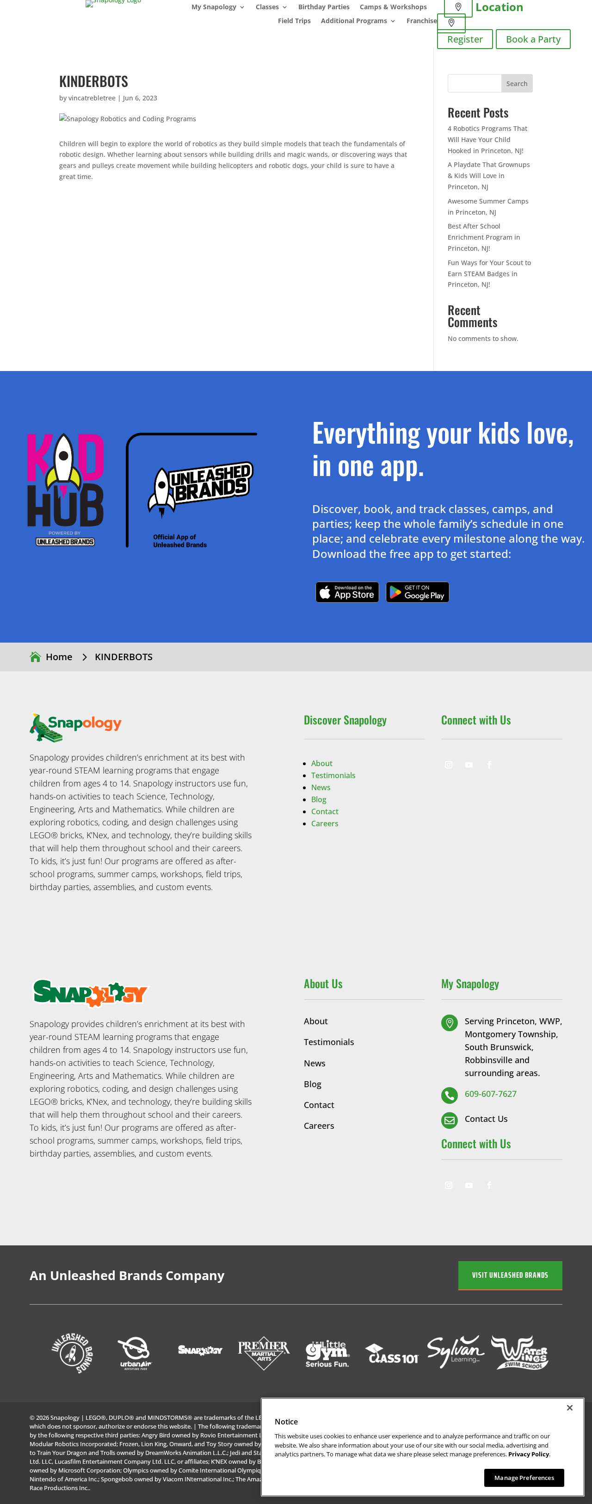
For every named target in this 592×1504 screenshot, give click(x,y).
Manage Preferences (524, 1477)
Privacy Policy (528, 1454)
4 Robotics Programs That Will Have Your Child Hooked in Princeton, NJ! (487, 139)
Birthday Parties (324, 7)
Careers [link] (325, 823)
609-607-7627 (491, 1093)
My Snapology (213, 7)
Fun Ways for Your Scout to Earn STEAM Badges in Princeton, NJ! (489, 273)
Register (465, 39)
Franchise (422, 21)
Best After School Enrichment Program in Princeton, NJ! (484, 237)
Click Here (347, 592)
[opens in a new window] (448, 764)
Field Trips (294, 21)
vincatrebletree (92, 97)
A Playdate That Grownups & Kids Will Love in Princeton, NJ (489, 175)
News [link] (321, 787)
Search (517, 83)
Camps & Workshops (393, 7)
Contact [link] (325, 811)
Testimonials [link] (333, 775)
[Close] (570, 1408)
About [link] (322, 763)
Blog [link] (319, 799)
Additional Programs (354, 21)
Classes (267, 7)
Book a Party (533, 39)
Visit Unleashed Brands (510, 1275)
